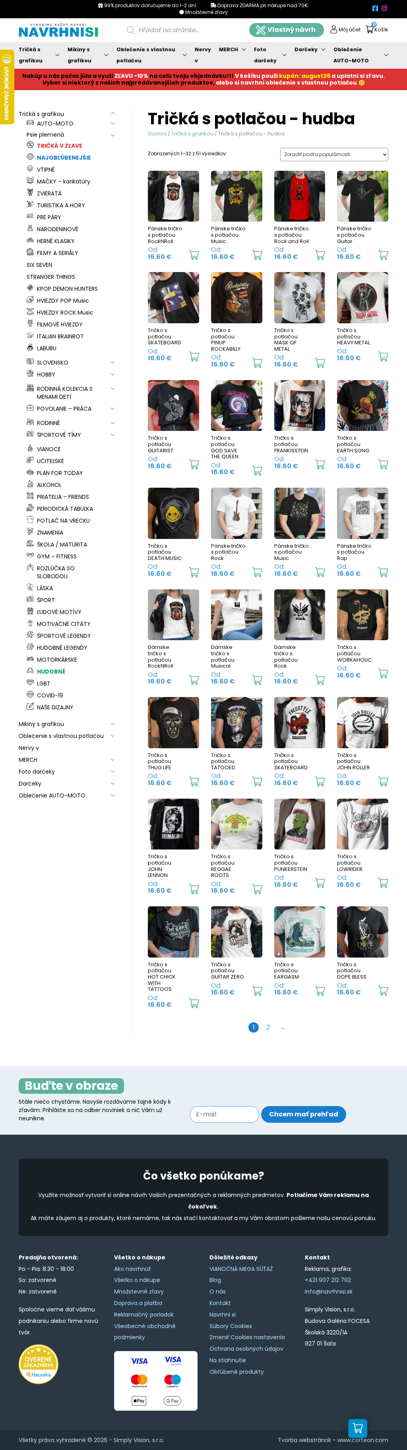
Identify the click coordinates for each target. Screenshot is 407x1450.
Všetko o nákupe (137, 1280)
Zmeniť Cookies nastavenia (247, 1337)
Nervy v (203, 55)
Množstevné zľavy (139, 1292)
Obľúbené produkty (236, 1372)
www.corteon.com (362, 1440)
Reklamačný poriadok (144, 1315)
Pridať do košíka (194, 255)
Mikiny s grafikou (79, 55)
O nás (217, 1292)
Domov (157, 133)
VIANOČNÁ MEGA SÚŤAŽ (241, 1269)
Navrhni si (222, 1315)
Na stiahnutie (227, 1360)
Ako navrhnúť (132, 1269)
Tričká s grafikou (31, 55)
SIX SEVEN (39, 265)
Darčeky (306, 49)
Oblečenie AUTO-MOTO (351, 55)
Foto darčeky (265, 55)
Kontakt (220, 1303)
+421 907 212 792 (328, 1280)
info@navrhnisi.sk (329, 1292)
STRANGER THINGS (51, 277)
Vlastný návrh (291, 29)
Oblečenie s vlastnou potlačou (145, 55)
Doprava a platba (138, 1303)
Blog (215, 1280)
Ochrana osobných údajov (246, 1349)
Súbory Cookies (230, 1326)
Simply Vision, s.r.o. (139, 1440)
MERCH (228, 49)
